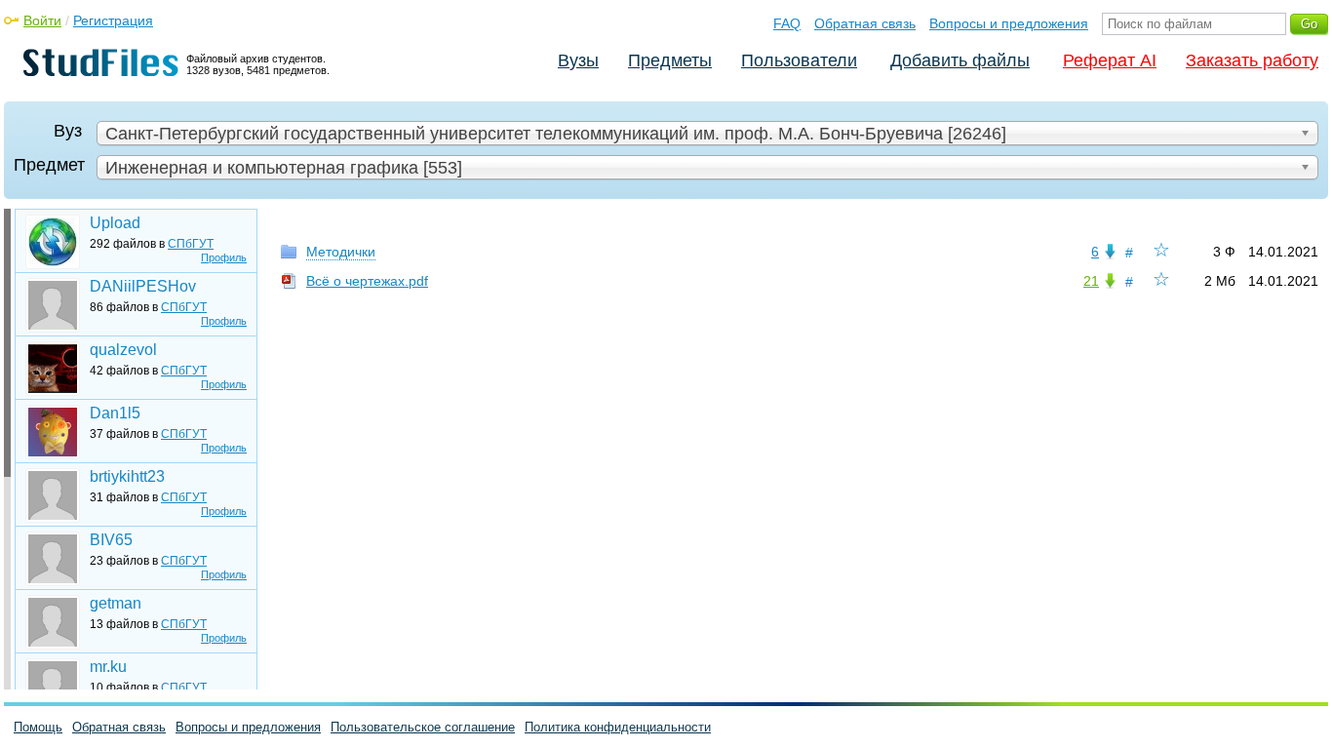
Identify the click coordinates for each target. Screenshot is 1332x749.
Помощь (38, 727)
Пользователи (799, 60)
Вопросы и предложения (1008, 23)
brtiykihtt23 (127, 476)
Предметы (670, 60)
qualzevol (123, 349)
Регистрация (113, 20)
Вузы (578, 60)
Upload (115, 223)
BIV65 (111, 540)
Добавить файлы (960, 60)
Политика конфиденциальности (618, 727)
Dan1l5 (115, 413)
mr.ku (108, 666)
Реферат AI (1109, 60)
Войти (42, 20)
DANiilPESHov (143, 286)
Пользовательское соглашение (423, 727)
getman (115, 603)
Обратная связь (865, 23)
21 (1091, 281)
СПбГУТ (191, 244)
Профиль (224, 257)
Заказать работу (1252, 60)
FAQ (787, 23)
